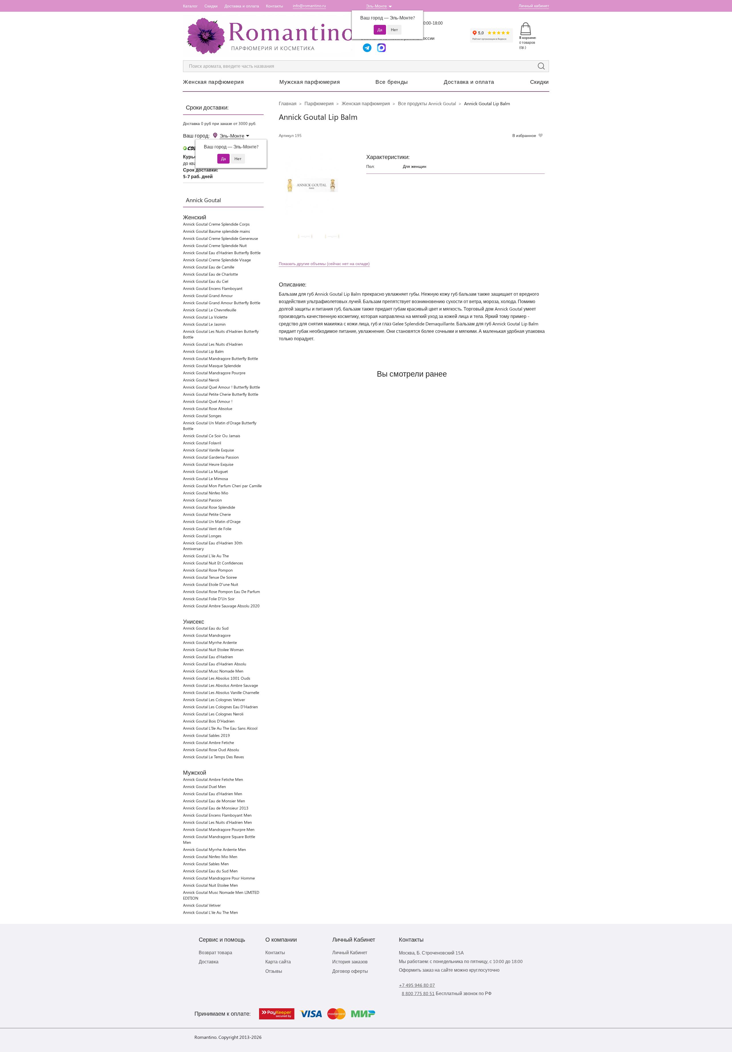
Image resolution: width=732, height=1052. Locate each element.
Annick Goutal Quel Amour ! (207, 401)
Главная (288, 103)
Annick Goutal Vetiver (202, 905)
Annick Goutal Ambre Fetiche (208, 742)
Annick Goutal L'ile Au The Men (210, 912)
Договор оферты (350, 971)
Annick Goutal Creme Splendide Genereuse (220, 238)
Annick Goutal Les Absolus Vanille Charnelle (221, 692)
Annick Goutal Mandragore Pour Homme (219, 878)
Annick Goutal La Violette (205, 317)
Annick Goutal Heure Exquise (208, 464)
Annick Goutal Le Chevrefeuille (209, 310)
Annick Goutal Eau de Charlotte (210, 274)
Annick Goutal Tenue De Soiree (210, 577)
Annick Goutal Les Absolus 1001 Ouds (216, 678)
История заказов (350, 961)
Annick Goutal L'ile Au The (206, 555)
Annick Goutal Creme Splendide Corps (216, 224)
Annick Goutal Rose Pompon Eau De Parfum (221, 591)
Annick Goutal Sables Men (206, 863)
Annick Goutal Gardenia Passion (211, 457)
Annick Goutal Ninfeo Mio (205, 493)
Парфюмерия (319, 103)
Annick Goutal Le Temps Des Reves (213, 756)
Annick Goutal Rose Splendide (209, 507)
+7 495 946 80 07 (417, 985)
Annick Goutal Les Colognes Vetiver (214, 699)
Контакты (274, 6)
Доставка (208, 961)
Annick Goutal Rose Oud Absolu (211, 749)
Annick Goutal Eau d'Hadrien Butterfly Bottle (221, 252)
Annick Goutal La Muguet (205, 471)
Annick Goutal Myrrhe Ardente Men (214, 849)
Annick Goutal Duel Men (204, 786)
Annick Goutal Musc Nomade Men (213, 671)
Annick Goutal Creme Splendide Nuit (215, 245)
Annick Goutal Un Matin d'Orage (211, 521)
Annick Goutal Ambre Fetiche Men (213, 779)
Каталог (190, 6)
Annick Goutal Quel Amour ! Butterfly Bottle (221, 387)
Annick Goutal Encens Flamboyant (212, 288)
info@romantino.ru (309, 5)
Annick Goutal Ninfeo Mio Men (210, 856)
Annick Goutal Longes (202, 535)
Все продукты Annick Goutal (427, 103)
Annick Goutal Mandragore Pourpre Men (218, 829)
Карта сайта (278, 961)
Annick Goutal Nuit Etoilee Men (210, 885)
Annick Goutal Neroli (201, 380)
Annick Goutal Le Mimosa (205, 478)
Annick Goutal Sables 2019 (206, 735)
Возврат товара (215, 952)
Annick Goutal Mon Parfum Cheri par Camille (222, 485)
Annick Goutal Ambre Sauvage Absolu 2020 (221, 605)
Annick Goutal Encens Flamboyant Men (217, 815)
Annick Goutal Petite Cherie (207, 514)
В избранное (524, 135)
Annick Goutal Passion (202, 500)
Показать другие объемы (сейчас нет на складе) (324, 263)
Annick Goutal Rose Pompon (208, 570)
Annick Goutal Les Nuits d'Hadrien (213, 344)
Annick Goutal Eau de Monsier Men (214, 801)
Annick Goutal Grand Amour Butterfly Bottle (221, 302)
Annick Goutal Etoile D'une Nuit (210, 584)
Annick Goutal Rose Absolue (207, 408)
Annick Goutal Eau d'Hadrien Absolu (214, 664)
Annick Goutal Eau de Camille (208, 267)
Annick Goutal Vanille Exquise (208, 450)
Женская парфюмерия (213, 81)
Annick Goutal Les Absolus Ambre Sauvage (220, 685)
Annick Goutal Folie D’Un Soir (208, 598)
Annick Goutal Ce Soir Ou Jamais (211, 435)
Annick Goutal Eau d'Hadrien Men (212, 793)
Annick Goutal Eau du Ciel (205, 281)
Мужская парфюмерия (309, 81)
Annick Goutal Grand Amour (208, 295)
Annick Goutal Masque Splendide (212, 365)
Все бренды (391, 81)
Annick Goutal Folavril (202, 443)
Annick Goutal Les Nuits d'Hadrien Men (217, 822)
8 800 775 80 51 (418, 993)
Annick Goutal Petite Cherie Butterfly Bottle (220, 394)
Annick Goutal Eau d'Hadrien (208, 656)
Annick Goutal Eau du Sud (205, 628)
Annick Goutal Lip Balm (203, 351)
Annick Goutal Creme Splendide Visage (217, 259)
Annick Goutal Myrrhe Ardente (210, 642)
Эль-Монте (376, 6)
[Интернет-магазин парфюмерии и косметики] (269, 36)
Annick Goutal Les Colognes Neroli (213, 714)
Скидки (211, 6)
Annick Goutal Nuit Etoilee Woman (213, 649)
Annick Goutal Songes (202, 415)
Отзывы (273, 971)
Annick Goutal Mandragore (206, 635)
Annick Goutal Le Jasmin (204, 324)
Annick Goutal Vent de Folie (207, 528)
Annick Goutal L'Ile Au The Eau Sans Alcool (220, 728)
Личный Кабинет (349, 952)
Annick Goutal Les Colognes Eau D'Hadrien (220, 706)
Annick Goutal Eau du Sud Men (210, 871)
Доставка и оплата (241, 6)
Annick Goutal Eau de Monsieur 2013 (215, 808)
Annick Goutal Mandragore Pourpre (214, 372)
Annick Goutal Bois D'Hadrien (208, 721)
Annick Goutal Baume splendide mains (216, 231)
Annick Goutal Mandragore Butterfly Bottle (220, 358)
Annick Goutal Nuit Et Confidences (213, 563)
